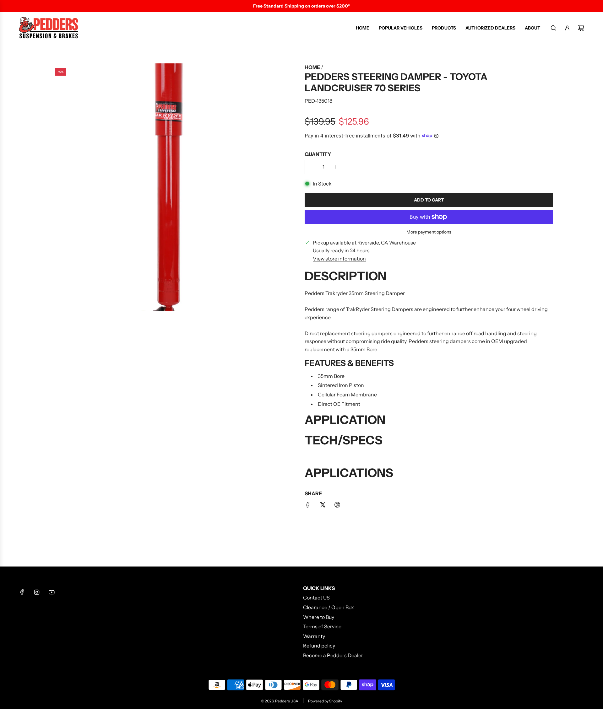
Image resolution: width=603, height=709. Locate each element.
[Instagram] (37, 592)
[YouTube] (51, 592)
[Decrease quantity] (312, 167)
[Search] (553, 28)
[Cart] (581, 28)
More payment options (428, 232)
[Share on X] (322, 506)
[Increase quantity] (335, 167)
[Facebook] (22, 592)
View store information (339, 258)
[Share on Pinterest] (337, 506)
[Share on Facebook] (308, 506)
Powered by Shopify (325, 701)
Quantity (318, 154)
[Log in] (567, 28)
